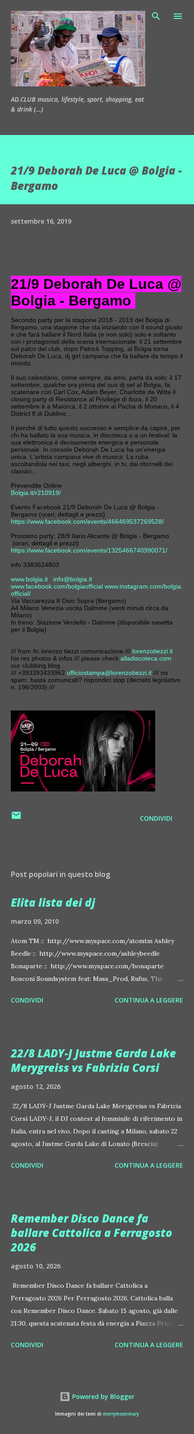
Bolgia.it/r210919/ (36, 492)
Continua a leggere (149, 1000)
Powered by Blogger (102, 1396)
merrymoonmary (121, 1414)
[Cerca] (156, 16)
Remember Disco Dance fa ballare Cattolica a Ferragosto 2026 (91, 1232)
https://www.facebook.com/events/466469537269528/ (87, 521)
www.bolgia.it (29, 579)
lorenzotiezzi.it (152, 651)
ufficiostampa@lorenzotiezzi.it (109, 672)
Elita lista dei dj (53, 902)
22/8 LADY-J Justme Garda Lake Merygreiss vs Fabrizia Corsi (93, 1060)
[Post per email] (16, 818)
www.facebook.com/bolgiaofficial (57, 586)
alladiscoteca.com (145, 658)
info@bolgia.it (72, 579)
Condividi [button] (156, 818)
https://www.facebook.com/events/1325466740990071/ (89, 550)
